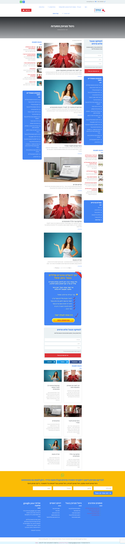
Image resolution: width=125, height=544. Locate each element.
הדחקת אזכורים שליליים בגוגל (74, 508)
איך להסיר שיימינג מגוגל (95, 87)
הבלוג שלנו (41, 7)
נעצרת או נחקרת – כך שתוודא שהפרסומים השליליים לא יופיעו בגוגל (93, 131)
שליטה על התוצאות (96, 215)
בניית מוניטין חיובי (77, 510)
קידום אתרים (77, 184)
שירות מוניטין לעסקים (55, 515)
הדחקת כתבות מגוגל (76, 512)
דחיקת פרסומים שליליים (94, 139)
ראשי (86, 7)
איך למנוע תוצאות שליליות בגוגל (93, 119)
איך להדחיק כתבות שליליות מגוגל (53, 517)
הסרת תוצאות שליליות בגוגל (94, 92)
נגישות (36, 542)
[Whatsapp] (21, 2)
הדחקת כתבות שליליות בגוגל (74, 515)
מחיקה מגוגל (97, 212)
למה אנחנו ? (67, 13)
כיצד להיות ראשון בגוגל (95, 122)
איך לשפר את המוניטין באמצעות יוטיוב (69, 70)
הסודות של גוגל (96, 100)
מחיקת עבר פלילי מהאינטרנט (72, 221)
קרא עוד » (79, 76)
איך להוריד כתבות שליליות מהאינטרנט (91, 189)
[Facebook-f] (23, 2)
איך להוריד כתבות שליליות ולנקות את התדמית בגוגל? (91, 155)
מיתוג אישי (58, 510)
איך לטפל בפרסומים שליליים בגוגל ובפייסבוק (90, 163)
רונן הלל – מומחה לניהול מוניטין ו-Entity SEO (70, 7)
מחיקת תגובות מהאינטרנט (91, 182)
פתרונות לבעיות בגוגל (95, 127)
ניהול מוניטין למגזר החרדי (73, 146)
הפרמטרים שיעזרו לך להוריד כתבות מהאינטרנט (66, 107)
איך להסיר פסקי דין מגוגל (94, 97)
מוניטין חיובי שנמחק (95, 109)
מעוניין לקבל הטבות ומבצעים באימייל (93, 67)
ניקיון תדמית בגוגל (56, 508)
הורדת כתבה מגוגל (96, 106)
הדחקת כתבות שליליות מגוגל (91, 171)
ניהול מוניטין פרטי (96, 95)
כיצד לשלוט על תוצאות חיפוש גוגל (92, 124)
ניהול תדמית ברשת (56, 512)
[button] (76, 362)
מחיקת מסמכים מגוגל (76, 517)
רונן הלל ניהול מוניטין (63, 542)
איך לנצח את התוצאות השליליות (93, 85)
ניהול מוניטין (52, 7)
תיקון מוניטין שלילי (96, 90)
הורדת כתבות (77, 260)
